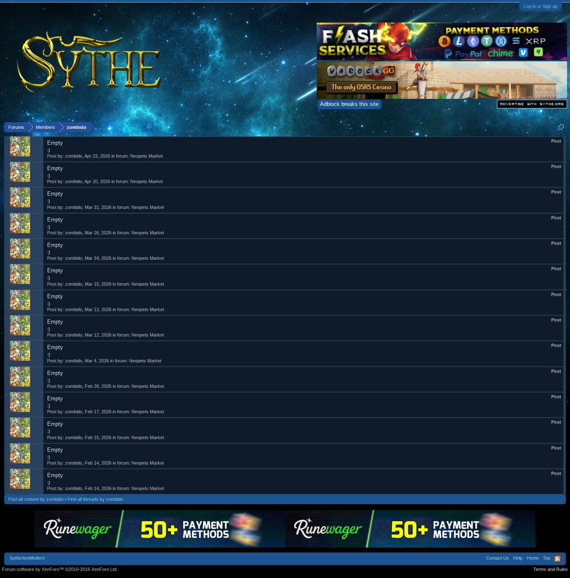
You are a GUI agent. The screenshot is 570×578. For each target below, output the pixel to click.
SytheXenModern (27, 557)
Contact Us (497, 557)
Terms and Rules (550, 569)
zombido (73, 155)
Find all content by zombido (35, 499)
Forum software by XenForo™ (60, 569)
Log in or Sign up (540, 6)
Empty (55, 143)
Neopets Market (146, 155)
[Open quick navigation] (561, 127)
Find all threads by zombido (95, 499)
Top (546, 557)
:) (48, 150)
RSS (557, 559)
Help (517, 557)
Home (533, 557)
